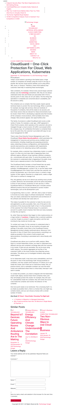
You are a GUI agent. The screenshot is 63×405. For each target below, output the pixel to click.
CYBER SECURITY (34, 34)
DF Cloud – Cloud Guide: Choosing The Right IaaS (33, 296)
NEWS (33, 52)
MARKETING (33, 42)
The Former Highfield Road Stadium (17, 15)
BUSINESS (33, 38)
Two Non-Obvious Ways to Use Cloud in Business (46, 323)
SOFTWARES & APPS (33, 48)
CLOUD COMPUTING (34, 32)
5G (35, 36)
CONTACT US (35, 56)
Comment (14, 359)
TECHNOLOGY (33, 28)
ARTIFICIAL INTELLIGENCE (34, 30)
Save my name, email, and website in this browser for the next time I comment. (31, 395)
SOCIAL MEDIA (34, 44)
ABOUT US (33, 54)
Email (13, 384)
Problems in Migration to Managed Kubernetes (29, 299)
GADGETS (33, 40)
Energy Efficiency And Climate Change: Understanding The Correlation (33, 324)
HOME (33, 26)
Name (13, 380)
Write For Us (36, 58)
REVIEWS (33, 50)
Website (13, 388)
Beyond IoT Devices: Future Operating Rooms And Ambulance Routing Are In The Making (17, 327)
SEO (34, 46)
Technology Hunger (41, 75)
